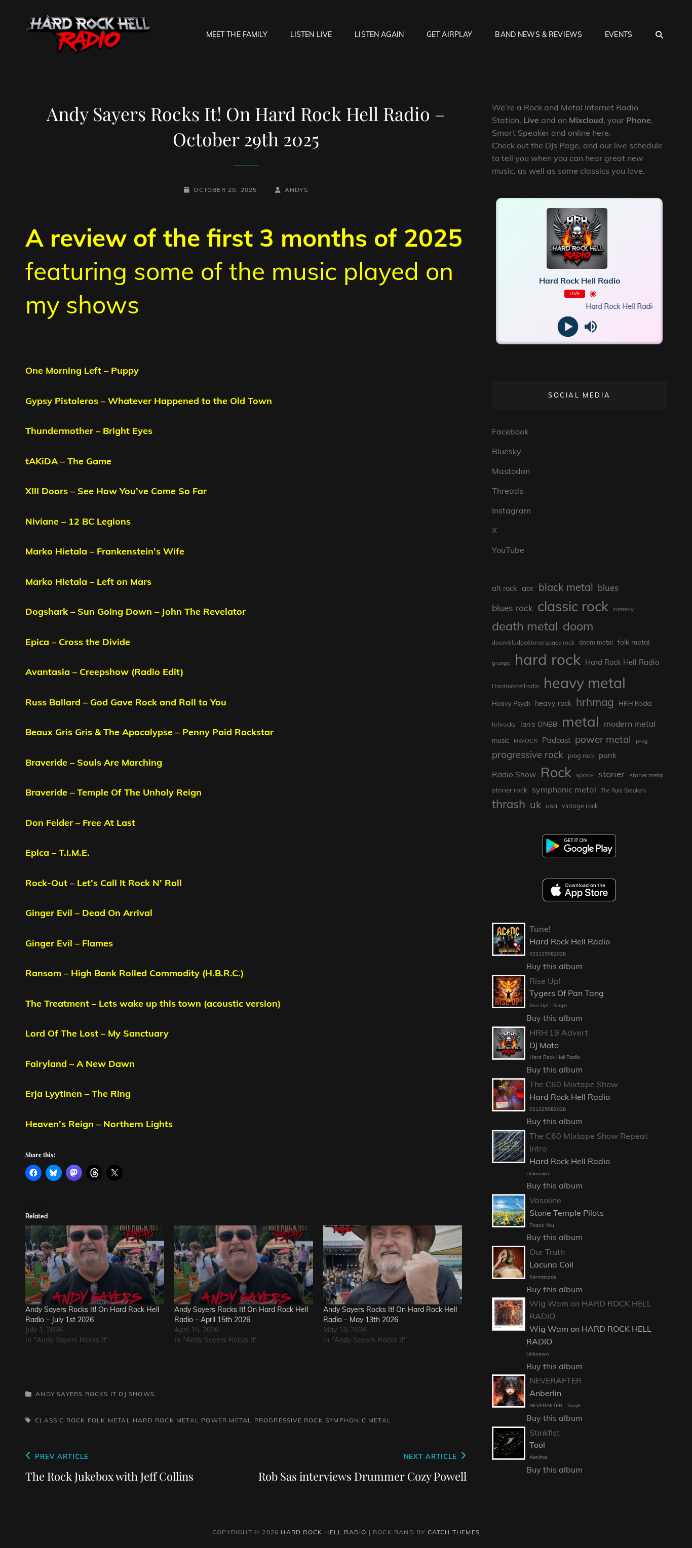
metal (187, 1420)
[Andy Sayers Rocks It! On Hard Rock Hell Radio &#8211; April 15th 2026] (243, 1265)
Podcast (556, 740)
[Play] (568, 327)
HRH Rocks (635, 703)
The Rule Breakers (623, 790)
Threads (507, 491)
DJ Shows (137, 1394)
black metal (566, 587)
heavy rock (553, 703)
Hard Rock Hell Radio (622, 662)
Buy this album (554, 966)
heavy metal (585, 682)
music (500, 740)
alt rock (504, 588)
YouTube (508, 550)
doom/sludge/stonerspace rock (533, 642)
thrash (508, 804)
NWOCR (525, 740)
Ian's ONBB (538, 724)
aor (528, 588)
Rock (556, 772)
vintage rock (580, 806)
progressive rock (288, 1420)
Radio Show (514, 774)
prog (642, 740)
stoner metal (647, 775)
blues (608, 587)
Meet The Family (236, 34)
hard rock (153, 1420)
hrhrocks (504, 724)
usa (551, 805)
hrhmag (595, 701)
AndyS (296, 189)
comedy (623, 609)
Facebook (510, 431)
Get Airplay (450, 34)
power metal (226, 1420)
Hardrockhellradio (515, 686)
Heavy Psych (511, 703)
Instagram (511, 510)
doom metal (596, 642)
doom (578, 626)
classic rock (60, 1420)
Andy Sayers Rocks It (76, 1394)
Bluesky (506, 451)
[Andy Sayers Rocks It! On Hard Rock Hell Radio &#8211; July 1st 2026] (94, 1265)
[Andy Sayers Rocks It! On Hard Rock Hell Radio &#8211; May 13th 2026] (392, 1265)
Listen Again (379, 34)
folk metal (109, 1420)
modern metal (630, 724)
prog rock (581, 756)
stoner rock (509, 790)
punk (608, 755)
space (585, 775)
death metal (525, 625)
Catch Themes (454, 1532)
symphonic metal (358, 1420)
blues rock (512, 608)
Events (618, 34)
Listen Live (311, 34)
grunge (501, 662)
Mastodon (511, 471)
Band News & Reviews (538, 34)
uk (535, 804)
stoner (611, 774)
